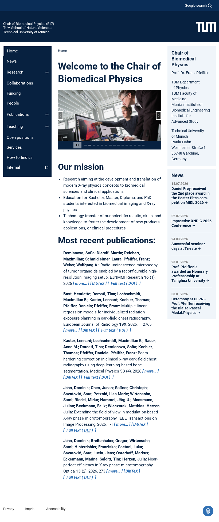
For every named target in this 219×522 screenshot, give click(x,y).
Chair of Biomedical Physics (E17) (28, 24)
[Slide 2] (89, 145)
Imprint (30, 509)
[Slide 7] (110, 145)
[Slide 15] (143, 145)
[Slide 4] (98, 145)
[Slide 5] (102, 145)
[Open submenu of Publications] (47, 114)
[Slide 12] (131, 145)
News (12, 61)
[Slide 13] (135, 145)
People (13, 103)
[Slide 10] (123, 145)
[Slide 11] (127, 145)
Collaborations (20, 83)
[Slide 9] (118, 145)
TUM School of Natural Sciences (27, 28)
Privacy (8, 509)
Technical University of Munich (26, 32)
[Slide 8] (114, 145)
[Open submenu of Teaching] (47, 126)
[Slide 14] (139, 145)
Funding (14, 93)
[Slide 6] (106, 145)
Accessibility (55, 509)
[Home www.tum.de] (206, 26)
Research (15, 72)
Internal (13, 167)
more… (81, 283)
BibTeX (98, 283)
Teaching (15, 126)
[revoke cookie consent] (208, 511)
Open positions (20, 137)
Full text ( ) (124, 283)
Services (14, 147)
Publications (18, 114)
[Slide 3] (94, 145)
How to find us (20, 157)
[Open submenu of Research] (47, 72)
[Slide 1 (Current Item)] (85, 145)
